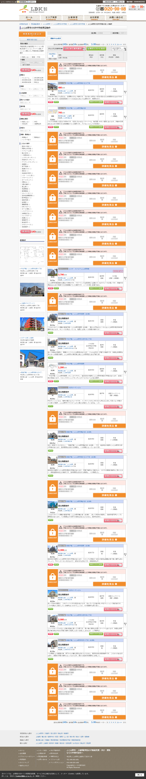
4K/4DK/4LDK (26, 82)
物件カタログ (24, 765)
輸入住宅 (26, 153)
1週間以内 (37, 124)
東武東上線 (62, 91)
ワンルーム (25, 78)
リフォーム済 (27, 151)
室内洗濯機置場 (28, 195)
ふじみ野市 (65, 93)
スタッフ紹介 (42, 750)
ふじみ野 (70, 91)
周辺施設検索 (42, 756)
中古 (38, 57)
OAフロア (26, 207)
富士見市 (54, 733)
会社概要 (23, 753)
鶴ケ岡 (72, 737)
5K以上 (36, 82)
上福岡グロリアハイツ (28, 303)
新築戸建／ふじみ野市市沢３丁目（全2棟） (80, 640)
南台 (77, 737)
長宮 (56, 737)
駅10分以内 (54, 753)
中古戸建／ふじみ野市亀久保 (76, 108)
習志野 (88, 743)
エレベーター (27, 193)
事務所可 (26, 220)
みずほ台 (76, 743)
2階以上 (25, 182)
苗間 (69, 323)
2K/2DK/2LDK (26, 80)
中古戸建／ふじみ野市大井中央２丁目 (79, 339)
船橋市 (66, 733)
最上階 (25, 186)
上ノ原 (66, 737)
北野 (81, 737)
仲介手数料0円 (55, 750)
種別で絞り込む (32, 39)
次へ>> (119, 44)
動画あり (37, 137)
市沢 (69, 280)
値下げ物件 (26, 65)
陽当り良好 (26, 146)
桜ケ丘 (70, 93)
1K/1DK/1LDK (38, 78)
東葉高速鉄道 (76, 740)
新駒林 (87, 737)
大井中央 (70, 348)
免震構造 (26, 189)
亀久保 (70, 118)
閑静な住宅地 (27, 148)
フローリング (27, 177)
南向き (25, 171)
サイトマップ (24, 762)
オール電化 (26, 209)
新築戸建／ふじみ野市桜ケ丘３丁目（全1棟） (81, 457)
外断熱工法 (26, 213)
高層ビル (26, 218)
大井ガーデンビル (75, 387)
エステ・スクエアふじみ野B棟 (79, 269)
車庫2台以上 (55, 756)
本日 (35, 122)
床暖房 (25, 164)
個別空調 (26, 200)
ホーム (22, 750)
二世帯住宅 (26, 155)
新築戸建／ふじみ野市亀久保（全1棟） (79, 432)
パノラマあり (26, 139)
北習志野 (69, 743)
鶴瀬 (56, 743)
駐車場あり (26, 198)
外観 (50, 54)
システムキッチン (29, 157)
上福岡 (69, 116)
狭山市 (60, 733)
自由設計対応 (27, 173)
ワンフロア (26, 215)
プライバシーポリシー (27, 756)
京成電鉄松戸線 (65, 740)
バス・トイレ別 (28, 175)
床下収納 (26, 166)
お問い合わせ (42, 759)
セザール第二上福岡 (27, 338)
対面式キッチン (28, 160)
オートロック (27, 180)
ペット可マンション (57, 762)
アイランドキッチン (29, 162)
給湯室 (25, 202)
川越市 (47, 733)
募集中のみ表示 (55, 38)
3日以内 (24, 124)
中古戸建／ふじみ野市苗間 (75, 364)
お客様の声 (42, 753)
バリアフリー (27, 211)
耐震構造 (26, 191)
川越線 (47, 740)
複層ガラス (26, 169)
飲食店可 (26, 222)
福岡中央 (51, 737)
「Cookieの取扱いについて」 (23, 776)
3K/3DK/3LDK (38, 80)
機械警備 (26, 204)
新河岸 (51, 743)
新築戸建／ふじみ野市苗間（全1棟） (78, 314)
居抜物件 (26, 227)
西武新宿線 (54, 740)
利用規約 (23, 759)
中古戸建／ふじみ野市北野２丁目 (31, 268)
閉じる (140, 775)
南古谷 (62, 743)
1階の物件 (26, 184)
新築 (33, 57)
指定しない (26, 57)
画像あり (25, 137)
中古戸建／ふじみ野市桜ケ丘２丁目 (78, 83)
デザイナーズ (27, 224)
